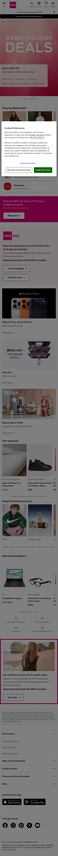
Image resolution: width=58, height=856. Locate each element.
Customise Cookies (27, 163)
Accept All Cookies (43, 170)
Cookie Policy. (37, 137)
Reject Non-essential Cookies (19, 170)
